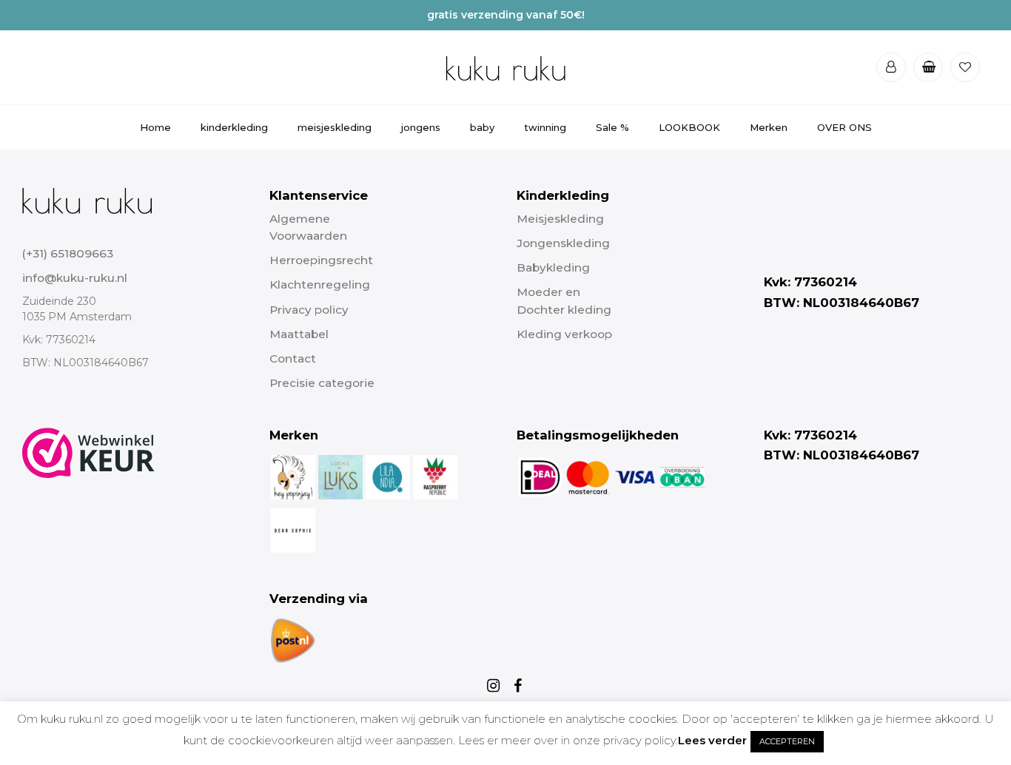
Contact (292, 358)
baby (482, 127)
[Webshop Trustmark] (88, 546)
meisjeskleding (335, 127)
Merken (768, 127)
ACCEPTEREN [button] (787, 741)
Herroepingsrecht (321, 260)
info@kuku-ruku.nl (74, 278)
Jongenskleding (563, 243)
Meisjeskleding (560, 219)
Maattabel (299, 334)
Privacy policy (309, 310)
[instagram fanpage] (495, 686)
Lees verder (712, 740)
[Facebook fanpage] (518, 686)
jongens (420, 127)
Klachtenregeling (319, 284)
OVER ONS (844, 127)
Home (155, 127)
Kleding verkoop (564, 334)
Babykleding (553, 267)
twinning (545, 127)
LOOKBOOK (689, 127)
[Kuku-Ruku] (87, 199)
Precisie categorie (321, 383)
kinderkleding (234, 127)
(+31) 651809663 (67, 253)
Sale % (612, 127)
